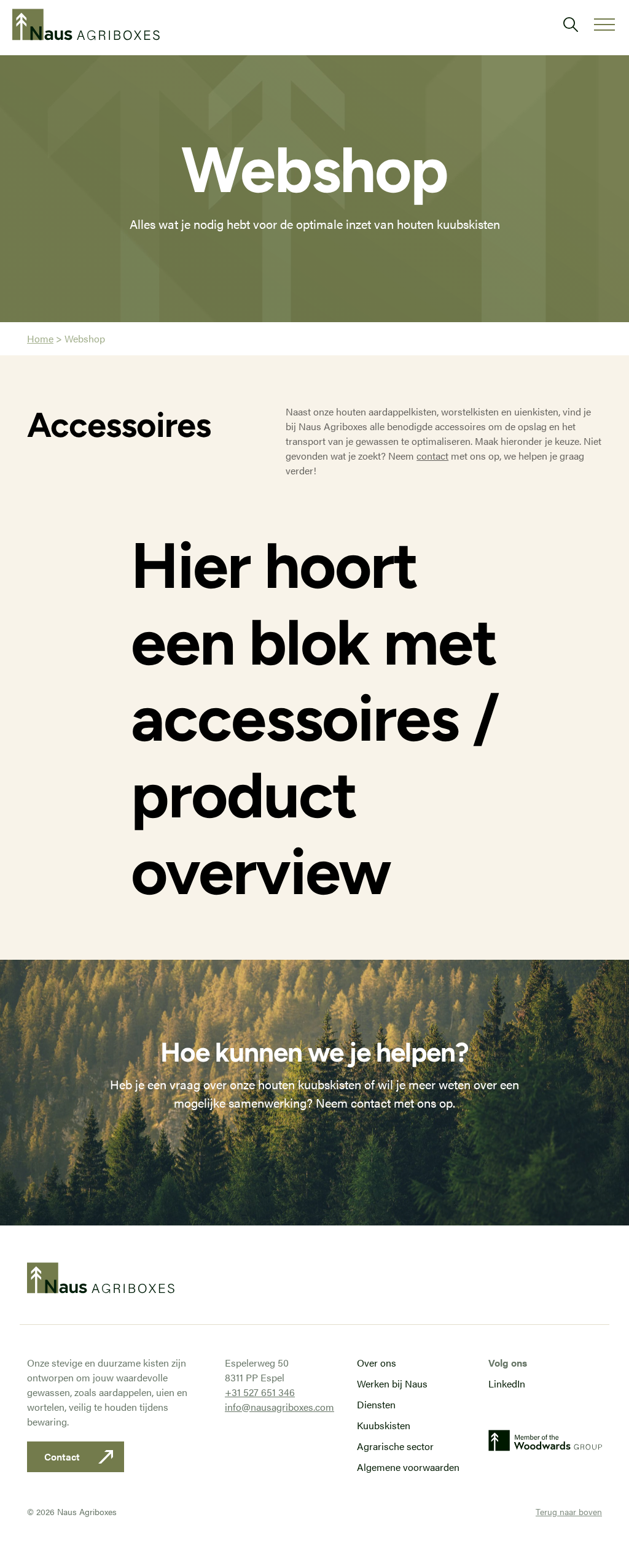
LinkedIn (506, 1383)
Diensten (376, 1404)
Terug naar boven (569, 1511)
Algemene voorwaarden (408, 1467)
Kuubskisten (383, 1425)
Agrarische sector (395, 1446)
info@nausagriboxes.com (279, 1407)
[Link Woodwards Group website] (545, 1444)
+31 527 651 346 (260, 1392)
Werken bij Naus (392, 1383)
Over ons (376, 1363)
